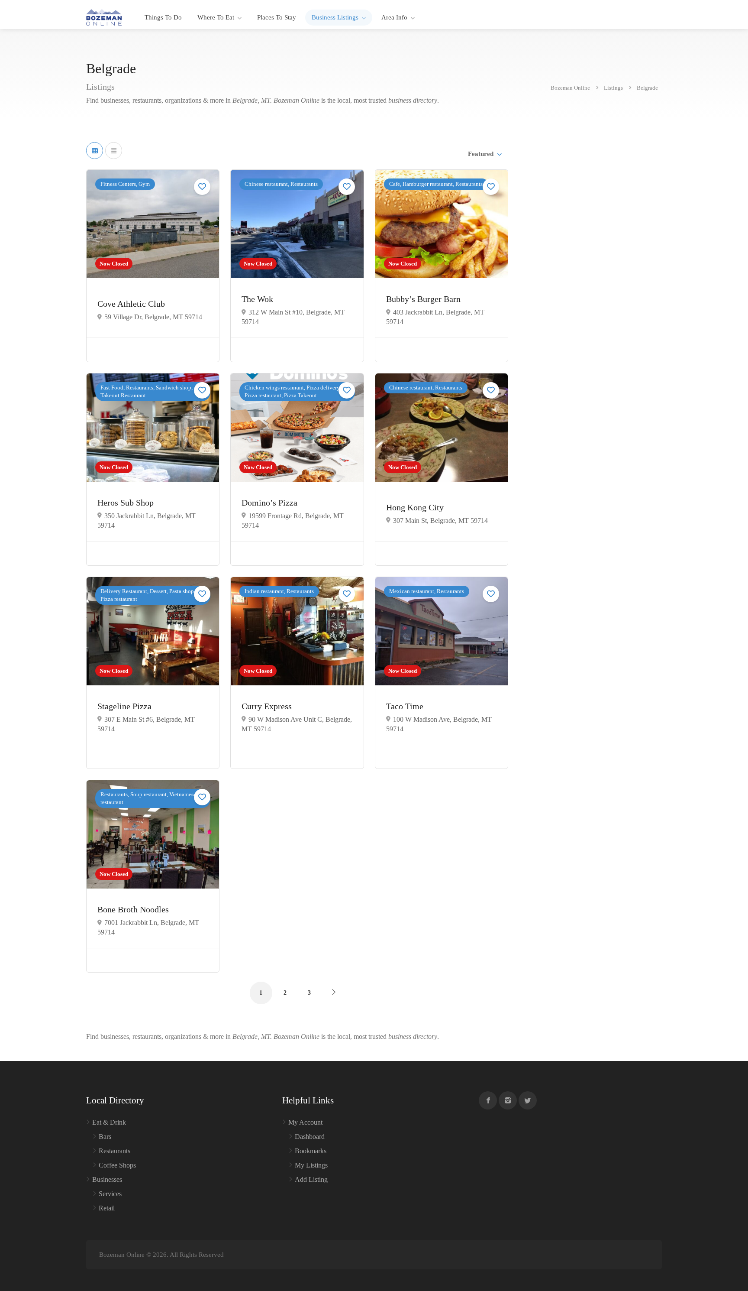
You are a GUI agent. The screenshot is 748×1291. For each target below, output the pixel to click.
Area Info (394, 17)
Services (110, 1193)
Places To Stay (276, 17)
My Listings (311, 1165)
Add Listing (311, 1179)
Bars (105, 1136)
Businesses (107, 1179)
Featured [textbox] (480, 153)
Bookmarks (310, 1151)
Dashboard (310, 1136)
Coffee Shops (117, 1165)
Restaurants (114, 1151)
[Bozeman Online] (104, 16)
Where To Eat (215, 17)
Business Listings (335, 17)
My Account (305, 1122)
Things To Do (163, 17)
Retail (107, 1208)
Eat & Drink (109, 1122)
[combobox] (484, 154)
